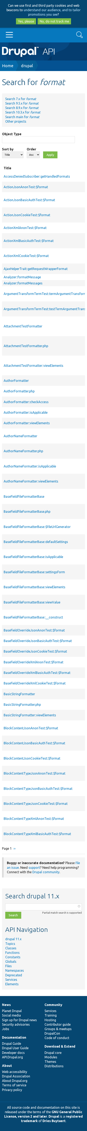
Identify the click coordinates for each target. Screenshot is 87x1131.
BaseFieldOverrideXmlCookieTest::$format (35, 683)
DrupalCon (52, 1033)
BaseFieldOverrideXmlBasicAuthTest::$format (37, 672)
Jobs (5, 1029)
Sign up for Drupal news (19, 1020)
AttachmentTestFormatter (23, 326)
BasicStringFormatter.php (22, 704)
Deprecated (13, 975)
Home (7, 65)
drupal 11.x (13, 939)
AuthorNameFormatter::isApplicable (30, 466)
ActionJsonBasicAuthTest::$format (29, 200)
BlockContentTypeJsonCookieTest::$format (36, 803)
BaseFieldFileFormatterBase (24, 496)
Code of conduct (57, 1038)
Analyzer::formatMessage (22, 277)
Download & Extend (60, 1046)
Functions (12, 952)
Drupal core (53, 1052)
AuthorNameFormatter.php (23, 451)
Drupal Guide (11, 1043)
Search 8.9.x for (21, 108)
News (6, 1005)
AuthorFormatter (16, 380)
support (34, 867)
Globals (10, 961)
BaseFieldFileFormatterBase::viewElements (34, 587)
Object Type (11, 134)
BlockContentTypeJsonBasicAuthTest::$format (38, 788)
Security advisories (16, 1024)
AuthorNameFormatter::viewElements (31, 481)
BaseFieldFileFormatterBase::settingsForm (34, 572)
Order (31, 149)
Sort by (8, 149)
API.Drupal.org (12, 1057)
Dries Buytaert (54, 1121)
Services (11, 979)
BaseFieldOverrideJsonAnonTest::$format (34, 630)
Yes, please (26, 21)
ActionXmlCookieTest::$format (26, 256)
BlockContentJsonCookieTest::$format (32, 758)
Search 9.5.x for (21, 103)
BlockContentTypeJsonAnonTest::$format (34, 773)
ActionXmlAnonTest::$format (25, 228)
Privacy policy (12, 1090)
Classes (10, 948)
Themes (50, 1061)
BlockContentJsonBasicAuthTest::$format (34, 743)
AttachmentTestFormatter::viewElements (33, 365)
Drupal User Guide (15, 1048)
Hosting (50, 1020)
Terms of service (14, 1085)
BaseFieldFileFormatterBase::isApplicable (33, 557)
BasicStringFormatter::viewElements (30, 715)
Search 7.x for (20, 99)
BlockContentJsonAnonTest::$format (31, 728)
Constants (12, 957)
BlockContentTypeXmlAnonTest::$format (34, 818)
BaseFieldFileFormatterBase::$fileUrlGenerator (37, 527)
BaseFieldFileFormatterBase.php (27, 511)
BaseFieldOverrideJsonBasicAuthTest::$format (38, 641)
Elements (12, 984)
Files (8, 966)
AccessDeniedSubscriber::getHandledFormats (37, 176)
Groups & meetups (58, 1029)
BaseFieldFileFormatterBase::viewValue (32, 602)
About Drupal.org (14, 1080)
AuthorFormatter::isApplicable (26, 412)
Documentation (14, 1037)
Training (51, 1015)
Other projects (15, 121)
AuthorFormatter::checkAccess (26, 402)
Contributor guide (58, 1024)
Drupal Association (16, 1076)
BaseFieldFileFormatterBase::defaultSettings (36, 542)
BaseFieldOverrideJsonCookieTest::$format (35, 651)
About (7, 1065)
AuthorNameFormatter (20, 436)
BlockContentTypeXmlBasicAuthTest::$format (37, 834)
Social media (11, 1015)
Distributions (54, 1066)
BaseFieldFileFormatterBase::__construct (33, 617)
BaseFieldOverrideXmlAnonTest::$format (33, 662)
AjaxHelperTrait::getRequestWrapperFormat (36, 269)
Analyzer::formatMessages (23, 283)
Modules (51, 1057)
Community (53, 1005)
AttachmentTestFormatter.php (26, 346)
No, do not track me (54, 21)
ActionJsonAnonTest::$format (26, 187)
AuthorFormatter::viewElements (27, 423)
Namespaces (14, 970)
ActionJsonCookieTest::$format (27, 215)
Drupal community (45, 872)
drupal (27, 65)
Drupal (54, 1116)
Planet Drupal (12, 1011)
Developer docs (13, 1052)
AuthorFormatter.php (19, 391)
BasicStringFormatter (19, 694)
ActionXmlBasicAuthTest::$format (29, 241)
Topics (10, 943)
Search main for (22, 117)
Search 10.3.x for (22, 112)
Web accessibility (14, 1072)
